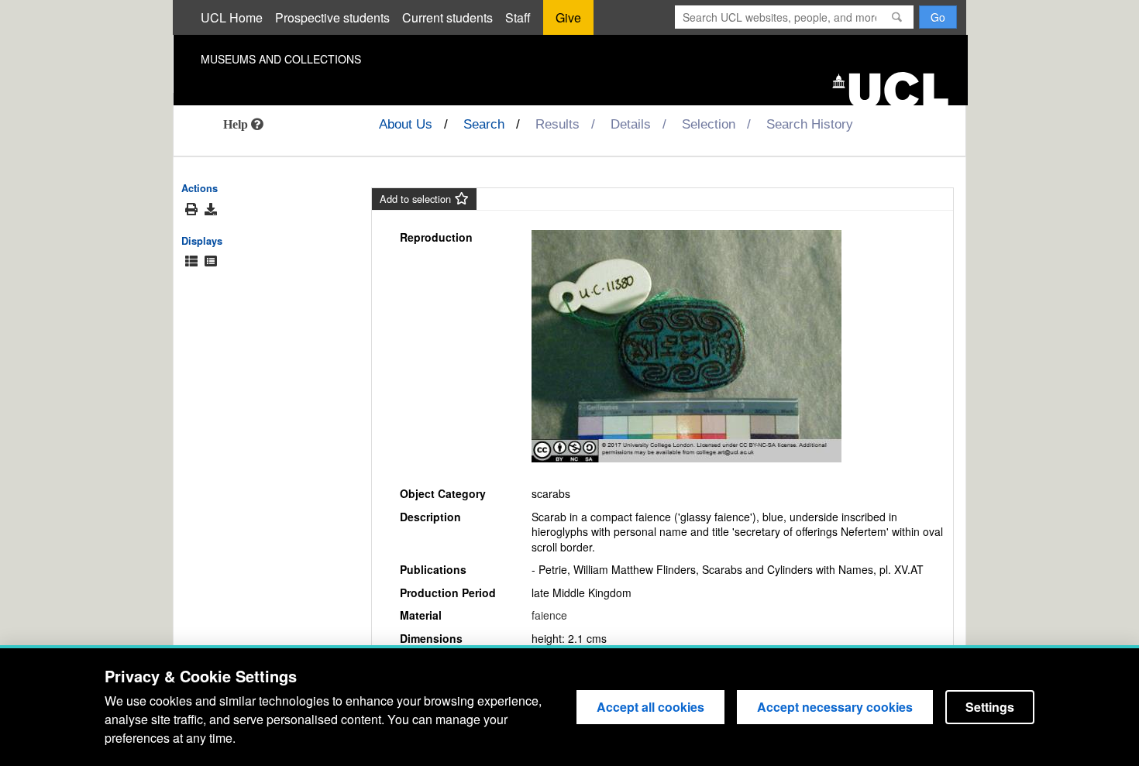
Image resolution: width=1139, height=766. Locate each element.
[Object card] (211, 261)
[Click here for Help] (243, 124)
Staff (518, 17)
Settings (989, 707)
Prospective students (332, 17)
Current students (447, 17)
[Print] (191, 209)
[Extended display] (191, 261)
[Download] (211, 209)
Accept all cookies (650, 707)
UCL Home (232, 17)
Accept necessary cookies (835, 707)
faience (549, 615)
